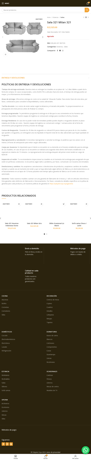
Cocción (4, 335)
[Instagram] (7, 444)
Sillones (4, 386)
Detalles (49, 311)
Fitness (49, 379)
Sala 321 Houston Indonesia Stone (12, 224)
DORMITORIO (52, 332)
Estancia (56, 17)
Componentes (52, 347)
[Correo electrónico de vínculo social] (60, 50)
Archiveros (5, 403)
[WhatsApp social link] (62, 50)
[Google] (11, 444)
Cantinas (50, 375)
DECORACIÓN (52, 296)
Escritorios (5, 407)
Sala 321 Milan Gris (34, 223)
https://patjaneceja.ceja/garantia (61, 184)
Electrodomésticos (8, 339)
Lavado (4, 347)
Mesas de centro (53, 386)
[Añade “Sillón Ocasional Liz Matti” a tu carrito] (64, 204)
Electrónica (6, 343)
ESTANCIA (5, 371)
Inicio (49, 17)
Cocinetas (5, 307)
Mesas (4, 415)
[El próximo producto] (88, 17)
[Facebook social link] (57, 50)
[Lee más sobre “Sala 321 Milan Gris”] (41, 204)
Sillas (3, 315)
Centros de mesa (53, 300)
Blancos (49, 339)
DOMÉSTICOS (7, 332)
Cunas (49, 351)
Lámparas (50, 315)
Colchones (50, 343)
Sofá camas (6, 390)
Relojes (49, 319)
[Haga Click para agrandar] (5, 54)
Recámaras (51, 362)
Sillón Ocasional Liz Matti (56, 224)
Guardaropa (51, 354)
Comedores (6, 311)
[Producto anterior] (84, 17)
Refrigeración (6, 351)
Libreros (49, 383)
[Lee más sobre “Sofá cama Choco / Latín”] (86, 204)
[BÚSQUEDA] (87, 10)
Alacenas (5, 300)
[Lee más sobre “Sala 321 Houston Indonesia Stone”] (19, 204)
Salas (62, 17)
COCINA (5, 296)
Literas (49, 358)
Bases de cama (52, 335)
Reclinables (6, 379)
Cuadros (50, 307)
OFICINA (5, 400)
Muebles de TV (52, 390)
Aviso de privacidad (53, 452)
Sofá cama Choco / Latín (79, 224)
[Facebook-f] (3, 444)
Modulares (5, 375)
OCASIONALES (52, 371)
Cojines (49, 303)
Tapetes (49, 322)
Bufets (4, 303)
